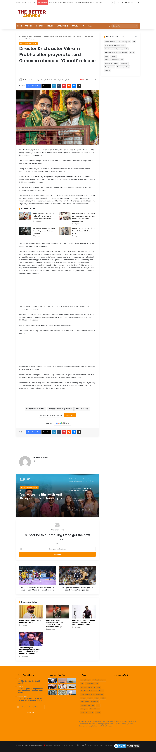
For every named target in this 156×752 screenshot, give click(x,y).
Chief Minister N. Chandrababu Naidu (116, 49)
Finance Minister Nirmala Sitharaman (116, 52)
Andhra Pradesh (110, 41)
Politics (39, 26)
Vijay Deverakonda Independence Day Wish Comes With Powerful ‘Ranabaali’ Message (55, 623)
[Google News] (62, 423)
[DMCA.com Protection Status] (127, 748)
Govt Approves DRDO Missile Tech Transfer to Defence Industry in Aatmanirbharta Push (78, 2)
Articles (28, 26)
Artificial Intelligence (124, 41)
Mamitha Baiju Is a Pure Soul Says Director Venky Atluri (40, 496)
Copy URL (69, 415)
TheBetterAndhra (28, 80)
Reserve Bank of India (111, 63)
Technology (108, 745)
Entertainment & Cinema (40, 37)
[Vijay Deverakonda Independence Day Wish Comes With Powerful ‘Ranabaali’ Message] (57, 611)
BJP (134, 41)
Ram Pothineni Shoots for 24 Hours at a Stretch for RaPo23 (30, 621)
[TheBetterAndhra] (32, 14)
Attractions (62, 26)
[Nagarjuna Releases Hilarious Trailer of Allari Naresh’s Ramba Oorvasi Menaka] (25, 216)
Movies (50, 26)
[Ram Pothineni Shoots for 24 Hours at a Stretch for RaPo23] (31, 611)
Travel (75, 26)
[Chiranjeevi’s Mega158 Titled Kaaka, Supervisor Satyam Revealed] (25, 231)
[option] (57, 495)
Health (132, 52)
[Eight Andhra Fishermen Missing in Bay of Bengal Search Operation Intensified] (71, 680)
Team (101, 745)
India (106, 56)
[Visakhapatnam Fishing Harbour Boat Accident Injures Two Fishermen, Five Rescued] (62, 680)
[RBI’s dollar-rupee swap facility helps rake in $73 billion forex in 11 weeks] (62, 692)
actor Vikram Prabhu (35, 409)
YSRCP (107, 70)
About (96, 745)
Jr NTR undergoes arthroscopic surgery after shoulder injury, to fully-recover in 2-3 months (29, 651)
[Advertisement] (99, 11)
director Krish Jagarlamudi (61, 409)
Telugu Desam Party (123, 67)
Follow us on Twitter (122, 675)
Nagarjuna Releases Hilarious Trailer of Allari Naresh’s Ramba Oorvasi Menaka (44, 216)
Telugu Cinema (109, 67)
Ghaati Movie (82, 409)
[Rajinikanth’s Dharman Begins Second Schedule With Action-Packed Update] (84, 611)
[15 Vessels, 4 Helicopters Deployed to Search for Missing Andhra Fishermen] (52, 680)
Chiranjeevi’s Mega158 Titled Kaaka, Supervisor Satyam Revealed (44, 231)
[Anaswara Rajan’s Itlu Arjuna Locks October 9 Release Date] (65, 231)
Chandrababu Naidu (92, 683)
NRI (83, 26)
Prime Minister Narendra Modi (114, 60)
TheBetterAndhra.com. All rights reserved (59, 745)
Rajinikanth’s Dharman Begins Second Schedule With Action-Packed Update (84, 622)
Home (19, 26)
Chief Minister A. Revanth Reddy (114, 45)
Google (83, 698)
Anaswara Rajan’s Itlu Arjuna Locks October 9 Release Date (83, 231)
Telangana (124, 63)
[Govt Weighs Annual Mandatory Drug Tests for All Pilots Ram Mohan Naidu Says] (62, 686)
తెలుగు (89, 26)
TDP (98, 705)
